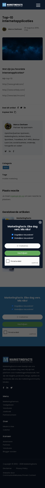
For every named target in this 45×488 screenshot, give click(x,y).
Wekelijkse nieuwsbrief (23, 238)
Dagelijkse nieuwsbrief (23, 235)
